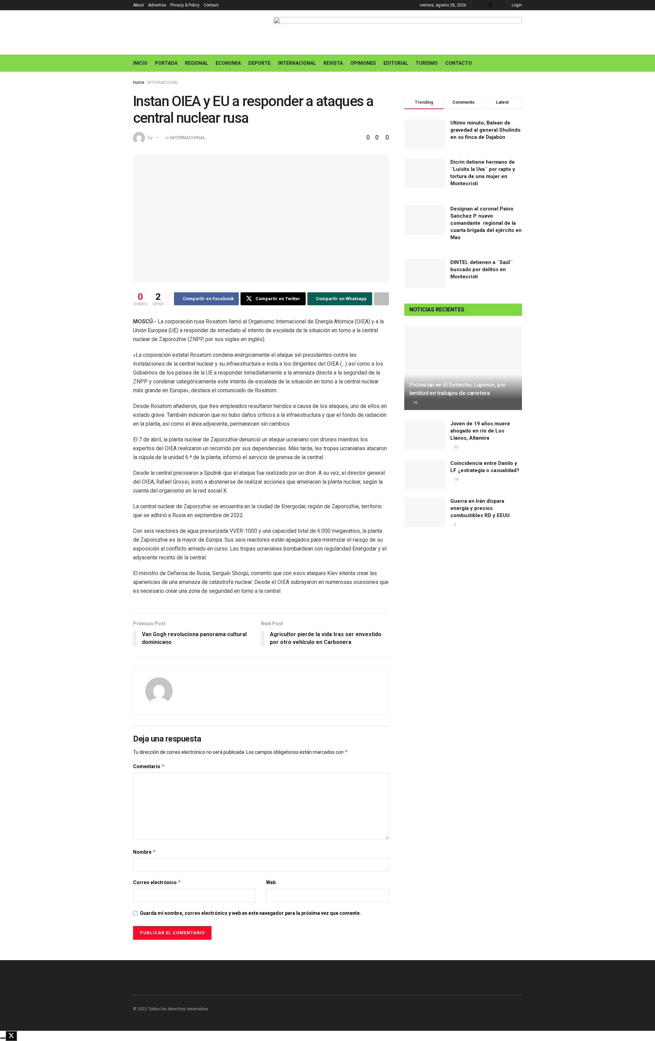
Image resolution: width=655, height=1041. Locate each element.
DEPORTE (259, 63)
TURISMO (427, 63)
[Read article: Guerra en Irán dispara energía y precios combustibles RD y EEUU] (424, 512)
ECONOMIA (228, 63)
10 (415, 402)
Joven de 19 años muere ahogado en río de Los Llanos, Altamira (480, 431)
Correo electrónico (157, 882)
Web (271, 882)
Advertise (157, 5)
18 (456, 479)
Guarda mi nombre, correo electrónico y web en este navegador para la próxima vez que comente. (250, 913)
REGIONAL (196, 63)
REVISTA (333, 63)
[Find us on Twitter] (490, 5)
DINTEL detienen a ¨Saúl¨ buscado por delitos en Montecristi (481, 269)
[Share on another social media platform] (381, 298)
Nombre (144, 852)
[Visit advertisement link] (398, 32)
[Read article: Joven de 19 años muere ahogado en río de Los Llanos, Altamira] (424, 435)
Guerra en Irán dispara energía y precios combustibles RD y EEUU (480, 508)
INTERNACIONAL (297, 63)
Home (138, 82)
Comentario (149, 766)
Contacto (458, 63)
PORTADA (166, 63)
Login (517, 5)
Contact (211, 5)
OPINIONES (363, 63)
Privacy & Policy (185, 5)
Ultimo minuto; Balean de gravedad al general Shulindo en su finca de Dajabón (485, 130)
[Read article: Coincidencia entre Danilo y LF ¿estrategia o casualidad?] (424, 474)
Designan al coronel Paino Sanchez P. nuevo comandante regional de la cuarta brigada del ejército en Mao (486, 223)
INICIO (140, 63)
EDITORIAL (395, 63)
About (138, 5)
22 (456, 447)
